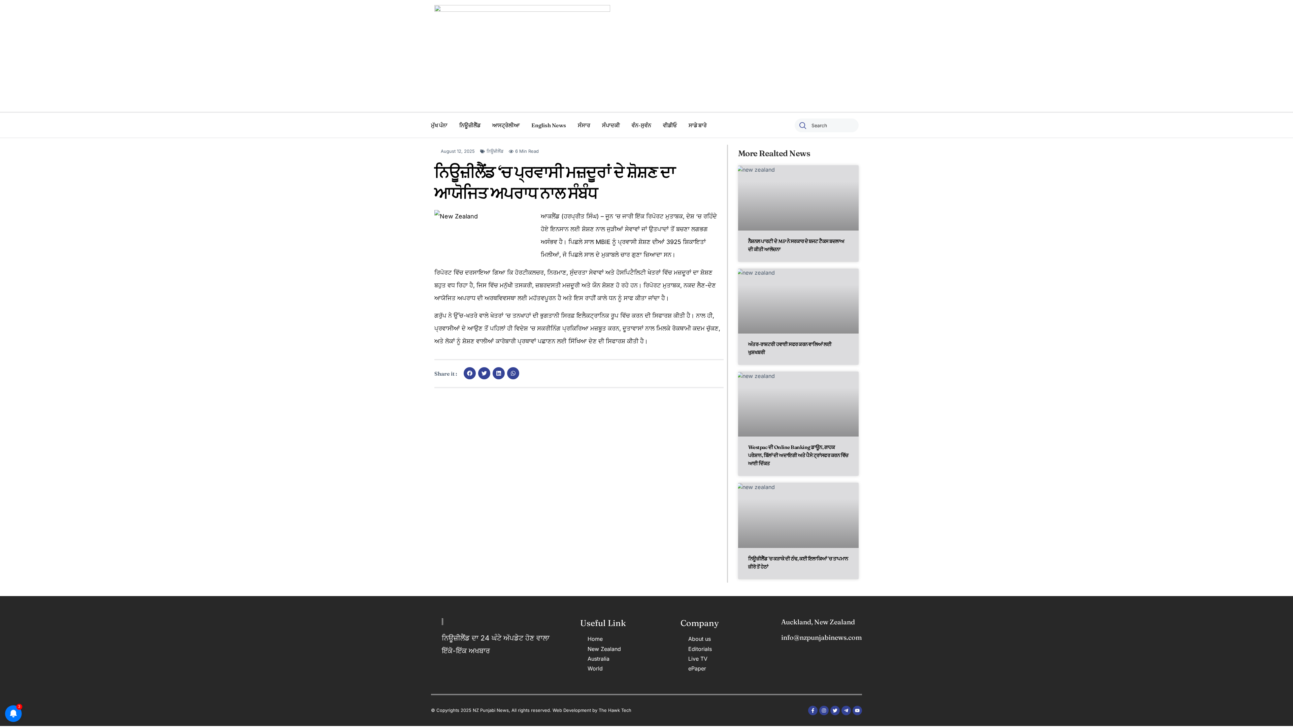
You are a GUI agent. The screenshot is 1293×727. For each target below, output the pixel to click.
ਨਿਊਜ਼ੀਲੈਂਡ (469, 125)
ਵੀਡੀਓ (670, 125)
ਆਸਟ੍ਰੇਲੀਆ (506, 125)
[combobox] (827, 125)
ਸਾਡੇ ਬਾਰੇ (698, 125)
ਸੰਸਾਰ (584, 125)
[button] (470, 373)
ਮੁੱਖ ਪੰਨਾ (439, 125)
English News (548, 125)
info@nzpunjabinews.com (821, 637)
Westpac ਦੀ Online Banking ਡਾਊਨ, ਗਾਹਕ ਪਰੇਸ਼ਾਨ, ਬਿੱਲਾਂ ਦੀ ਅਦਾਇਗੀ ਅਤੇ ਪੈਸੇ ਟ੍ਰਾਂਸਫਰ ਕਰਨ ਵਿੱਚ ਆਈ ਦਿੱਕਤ (798, 455)
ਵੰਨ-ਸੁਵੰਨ (641, 125)
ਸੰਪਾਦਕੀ (611, 125)
